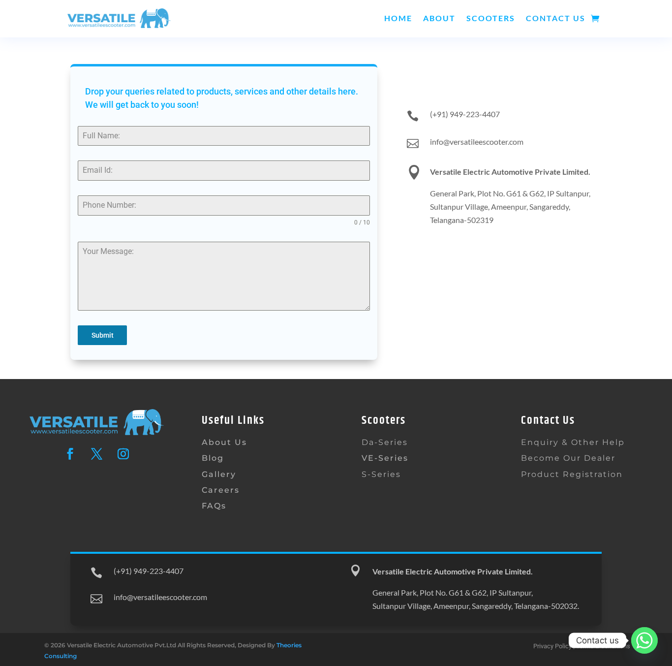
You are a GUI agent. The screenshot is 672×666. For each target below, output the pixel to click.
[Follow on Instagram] (123, 454)
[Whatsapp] (644, 640)
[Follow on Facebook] (70, 454)
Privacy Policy (552, 646)
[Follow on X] (96, 454)
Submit (103, 335)
